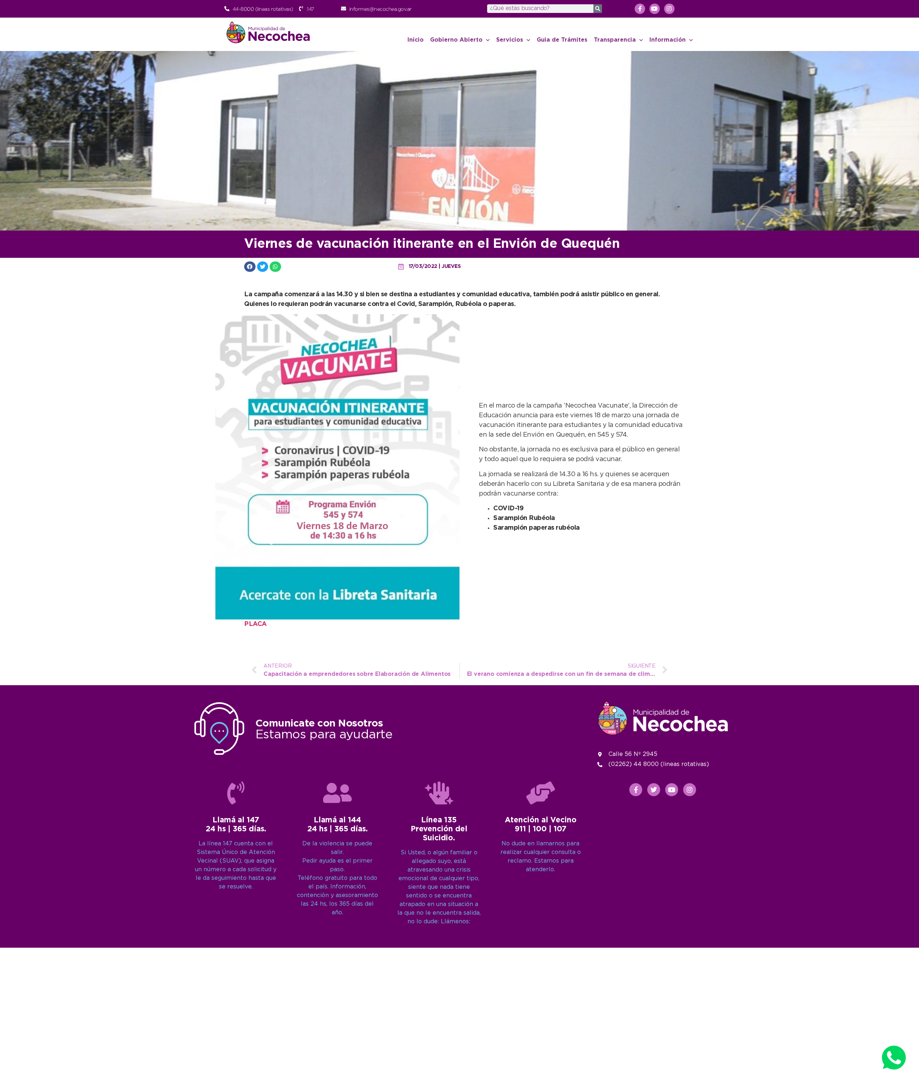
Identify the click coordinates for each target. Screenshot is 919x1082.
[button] (250, 266)
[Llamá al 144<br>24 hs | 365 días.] (337, 792)
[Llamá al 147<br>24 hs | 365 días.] (235, 792)
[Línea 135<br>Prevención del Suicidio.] (439, 792)
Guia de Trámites (562, 40)
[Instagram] (669, 9)
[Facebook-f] (640, 9)
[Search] (597, 8)
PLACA (255, 624)
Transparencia (615, 40)
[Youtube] (654, 9)
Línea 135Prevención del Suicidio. (439, 829)
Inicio (415, 40)
